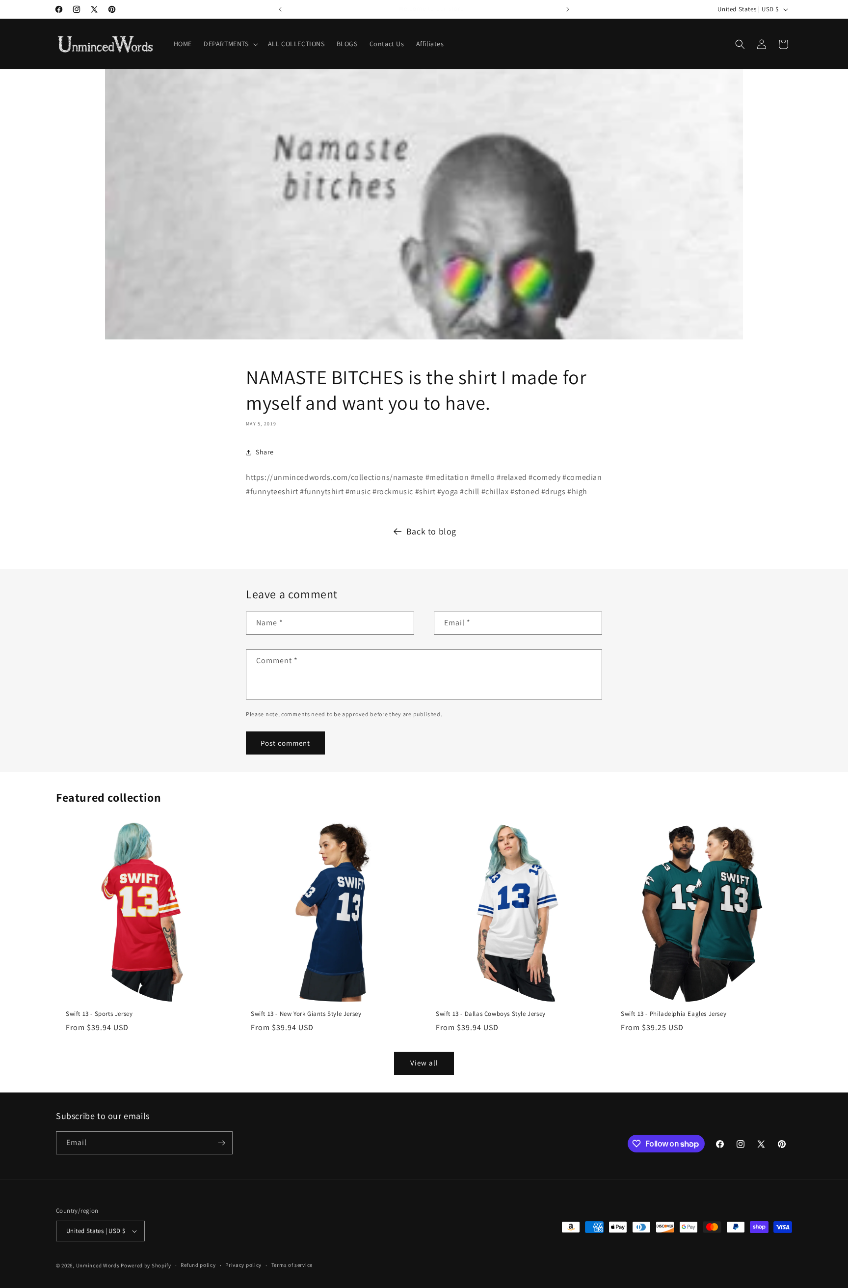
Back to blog (431, 531)
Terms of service (292, 1264)
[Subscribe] (221, 1142)
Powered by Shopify (146, 1265)
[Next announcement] (568, 9)
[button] (230, 43)
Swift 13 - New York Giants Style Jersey (306, 1014)
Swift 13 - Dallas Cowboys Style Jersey (491, 1014)
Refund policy (198, 1264)
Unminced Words (98, 1265)
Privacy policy (243, 1264)
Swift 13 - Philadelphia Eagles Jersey (673, 1014)
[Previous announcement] (280, 9)
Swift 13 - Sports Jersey (99, 1014)
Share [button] (265, 452)
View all (424, 1062)
